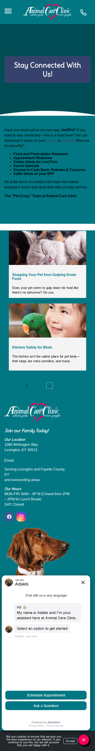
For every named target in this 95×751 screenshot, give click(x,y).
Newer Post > (80, 212)
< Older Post (14, 212)
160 (59, 385)
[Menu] (7, 11)
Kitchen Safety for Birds (32, 347)
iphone (51, 140)
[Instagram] (21, 517)
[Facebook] (9, 517)
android (68, 140)
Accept (70, 741)
